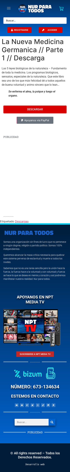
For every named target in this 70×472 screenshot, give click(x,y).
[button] (35, 120)
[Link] (43, 405)
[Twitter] (32, 405)
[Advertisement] (35, 177)
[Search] (52, 422)
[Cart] (61, 8)
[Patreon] (48, 405)
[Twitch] (27, 405)
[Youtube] (17, 405)
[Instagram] (38, 405)
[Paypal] (53, 405)
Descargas (22, 221)
